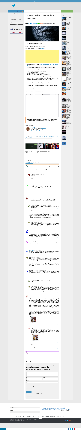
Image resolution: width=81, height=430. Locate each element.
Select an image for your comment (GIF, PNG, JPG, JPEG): (34, 393)
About (26, 1)
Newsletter (55, 1)
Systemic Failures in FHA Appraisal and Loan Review (68, 57)
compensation (61, 409)
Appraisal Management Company (49, 408)
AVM (61, 407)
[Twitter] (19, 11)
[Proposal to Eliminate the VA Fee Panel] (53, 146)
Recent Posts (31, 125)
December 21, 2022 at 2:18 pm (42, 241)
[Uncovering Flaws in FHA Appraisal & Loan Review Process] (31, 146)
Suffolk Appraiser (31, 250)
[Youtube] (20, 11)
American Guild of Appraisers (58, 408)
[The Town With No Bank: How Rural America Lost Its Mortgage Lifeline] (42, 146)
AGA (45, 409)
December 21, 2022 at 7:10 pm (40, 346)
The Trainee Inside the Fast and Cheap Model (68, 88)
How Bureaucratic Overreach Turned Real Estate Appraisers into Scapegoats (68, 132)
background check (52, 409)
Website (27, 380)
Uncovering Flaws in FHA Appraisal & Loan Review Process (29, 151)
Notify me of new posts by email (31, 386)
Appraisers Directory (37, 1)
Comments (29, 162)
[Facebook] (33, 23)
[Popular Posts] (63, 15)
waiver (51, 138)
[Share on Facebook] (68, 429)
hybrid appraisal (34, 138)
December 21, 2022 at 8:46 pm (38, 286)
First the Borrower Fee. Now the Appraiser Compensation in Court (68, 116)
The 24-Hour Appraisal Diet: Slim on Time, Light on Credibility (68, 94)
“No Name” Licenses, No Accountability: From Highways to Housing (68, 100)
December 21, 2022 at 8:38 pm (47, 280)
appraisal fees (48, 409)
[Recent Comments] (66, 15)
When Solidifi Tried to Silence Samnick (68, 47)
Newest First (32, 157)
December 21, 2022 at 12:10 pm (38, 197)
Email (44, 377)
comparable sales (30, 138)
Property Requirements (46, 138)
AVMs (54, 408)
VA (31, 137)
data (44, 407)
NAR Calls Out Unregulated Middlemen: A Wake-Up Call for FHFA (68, 63)
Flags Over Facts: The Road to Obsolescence (68, 18)
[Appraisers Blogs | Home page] (17, 5)
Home (10, 1)
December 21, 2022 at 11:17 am (36, 185)
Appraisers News (40, 136)
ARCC (44, 408)
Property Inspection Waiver (40, 138)
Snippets (17, 1)
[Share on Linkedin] (72, 429)
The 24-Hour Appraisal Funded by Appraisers (68, 38)
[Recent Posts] (69, 15)
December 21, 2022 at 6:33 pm (42, 270)
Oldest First (36, 157)
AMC (56, 407)
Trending (13, 1)
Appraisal (30, 136)
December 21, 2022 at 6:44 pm (38, 328)
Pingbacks (36, 162)
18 (59, 11)
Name (27, 377)
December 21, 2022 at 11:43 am (40, 174)
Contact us (31, 1)
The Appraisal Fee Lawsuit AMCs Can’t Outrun (68, 23)
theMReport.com (42, 48)
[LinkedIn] (29, 23)
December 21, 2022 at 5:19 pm (36, 257)
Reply (29, 172)
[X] (27, 23)
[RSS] (22, 11)
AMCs (51, 405)
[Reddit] (41, 23)
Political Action (46, 136)
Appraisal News (35, 136)
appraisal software (57, 409)
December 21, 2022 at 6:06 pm (38, 222)
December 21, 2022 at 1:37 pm (37, 212)
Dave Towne (28, 20)
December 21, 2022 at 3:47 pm (47, 205)
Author (27, 125)
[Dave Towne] (28, 130)
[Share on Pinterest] (74, 429)
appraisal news (65, 410)
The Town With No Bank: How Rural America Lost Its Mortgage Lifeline (42, 151)
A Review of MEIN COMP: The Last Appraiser (68, 83)
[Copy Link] (47, 23)
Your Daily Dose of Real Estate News (47, 1)
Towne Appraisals (43, 128)
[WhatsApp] (39, 23)
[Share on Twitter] (70, 429)
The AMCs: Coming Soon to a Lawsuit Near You (68, 28)
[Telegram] (35, 23)
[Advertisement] (54, 6)
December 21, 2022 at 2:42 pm (39, 250)
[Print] (51, 23)
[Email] (45, 23)
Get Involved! (22, 1)
